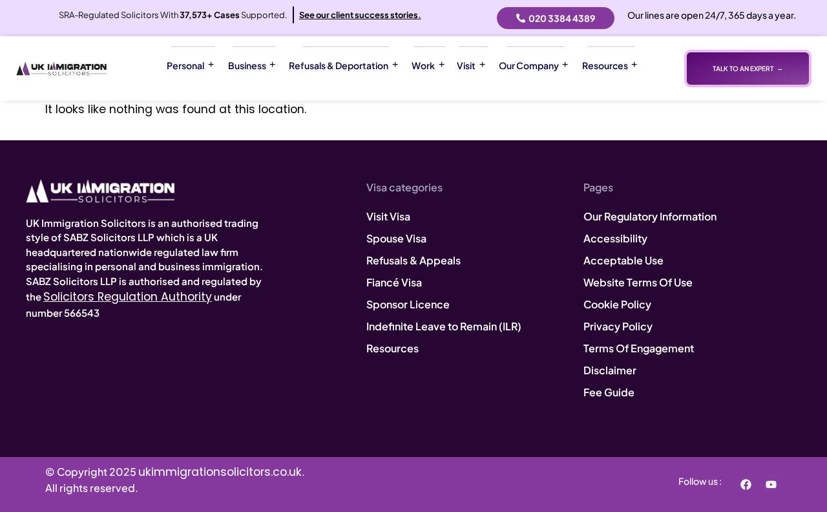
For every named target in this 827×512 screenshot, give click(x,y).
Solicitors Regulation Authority (127, 296)
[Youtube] (771, 484)
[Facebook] (746, 484)
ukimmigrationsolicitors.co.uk (220, 472)
